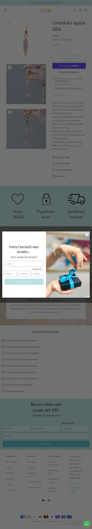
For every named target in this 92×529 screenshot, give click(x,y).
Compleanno (37, 269)
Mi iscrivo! (24, 281)
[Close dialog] (87, 234)
